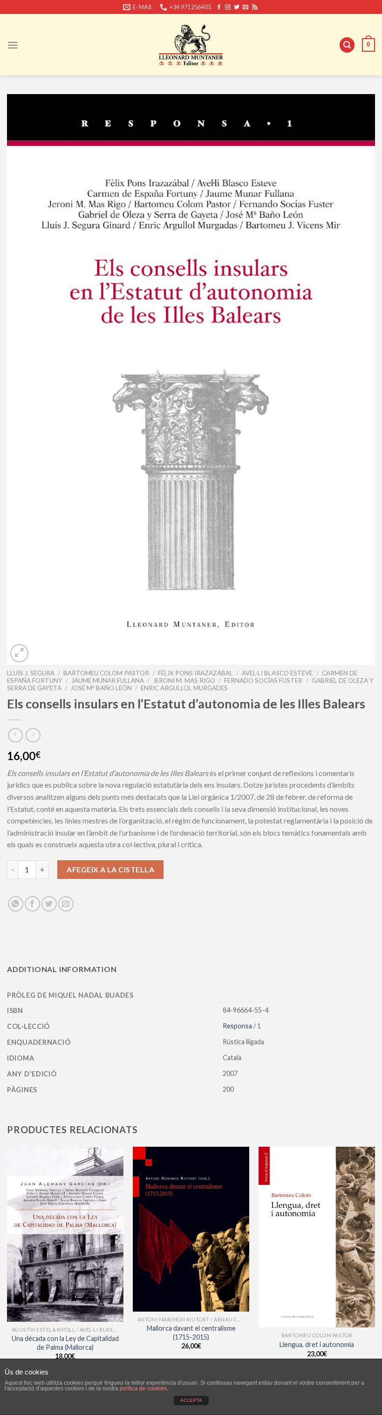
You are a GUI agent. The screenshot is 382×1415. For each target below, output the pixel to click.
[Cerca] (347, 45)
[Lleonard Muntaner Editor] (191, 45)
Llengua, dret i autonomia (317, 1344)
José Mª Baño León (101, 688)
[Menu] (12, 45)
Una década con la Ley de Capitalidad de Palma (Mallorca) (65, 1342)
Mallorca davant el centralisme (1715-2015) (191, 1332)
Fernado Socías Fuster (263, 680)
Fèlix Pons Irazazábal (195, 673)
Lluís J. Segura (31, 673)
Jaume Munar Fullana (107, 680)
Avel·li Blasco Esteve (277, 673)
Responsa (238, 1026)
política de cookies (143, 1388)
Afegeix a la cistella (110, 869)
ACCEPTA (191, 1400)
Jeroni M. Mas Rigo (184, 680)
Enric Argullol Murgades (184, 688)
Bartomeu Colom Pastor (106, 673)
